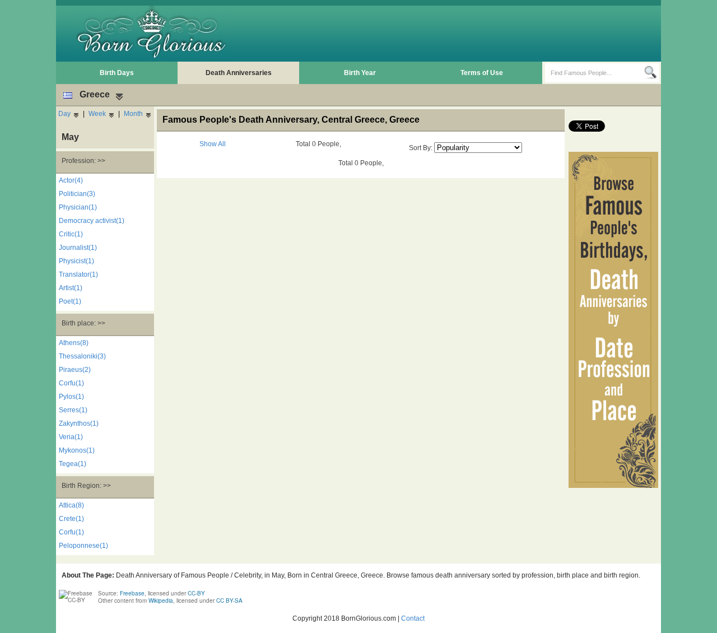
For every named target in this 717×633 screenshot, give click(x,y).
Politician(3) (77, 194)
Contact (413, 618)
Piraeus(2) (75, 370)
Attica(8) (71, 505)
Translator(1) (78, 274)
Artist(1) (70, 288)
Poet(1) (70, 301)
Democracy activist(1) (91, 221)
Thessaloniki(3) (82, 356)
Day (64, 114)
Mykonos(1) (77, 450)
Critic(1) (71, 234)
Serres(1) (73, 410)
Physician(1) (78, 207)
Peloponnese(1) (83, 546)
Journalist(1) (78, 248)
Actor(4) (71, 180)
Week (97, 114)
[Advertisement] (454, 33)
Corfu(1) (71, 383)
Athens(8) (74, 343)
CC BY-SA (229, 600)
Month (133, 114)
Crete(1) (71, 519)
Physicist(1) (76, 261)
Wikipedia (160, 600)
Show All (212, 144)
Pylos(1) (71, 397)
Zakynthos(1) (79, 423)
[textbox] (594, 73)
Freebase (132, 593)
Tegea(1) (72, 464)
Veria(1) (71, 437)
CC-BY (196, 593)
